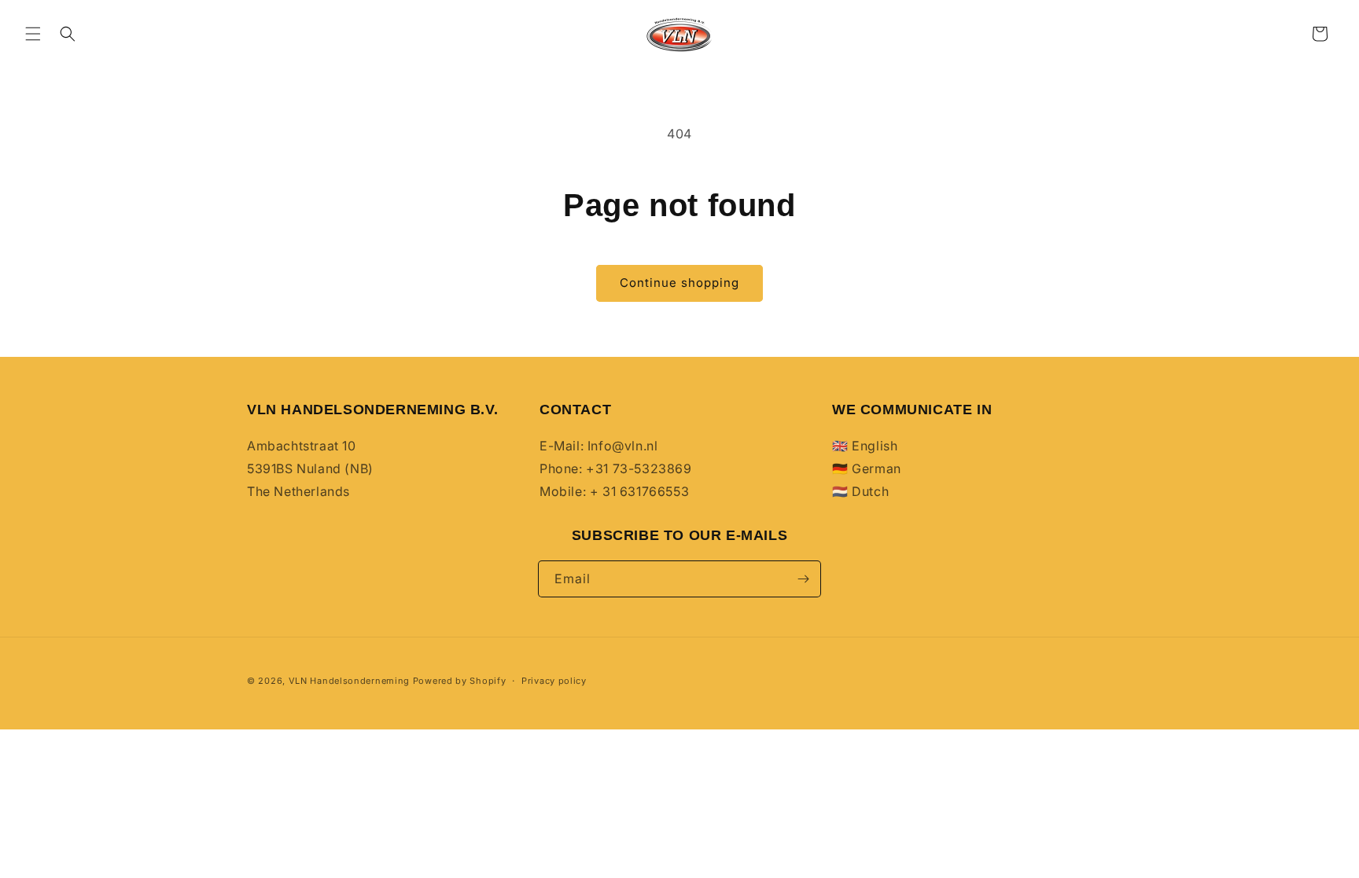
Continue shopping (679, 282)
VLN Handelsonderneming (349, 680)
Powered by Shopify (459, 680)
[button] (33, 34)
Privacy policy (554, 680)
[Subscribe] (803, 578)
